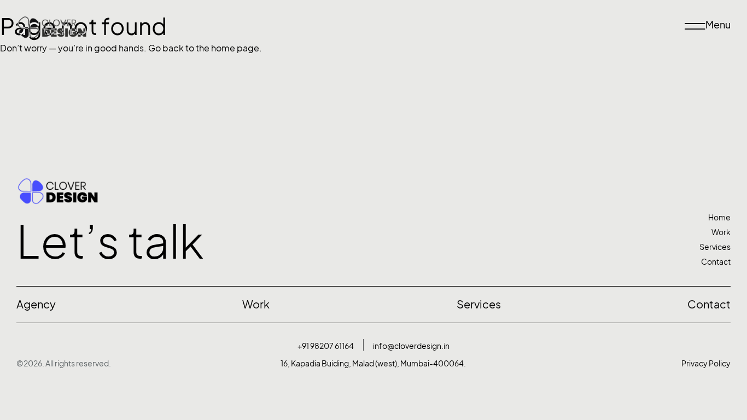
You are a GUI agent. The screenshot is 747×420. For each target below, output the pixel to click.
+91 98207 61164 (325, 346)
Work (721, 232)
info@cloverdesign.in (411, 346)
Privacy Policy (706, 363)
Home (719, 217)
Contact (716, 261)
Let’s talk (110, 242)
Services (715, 247)
